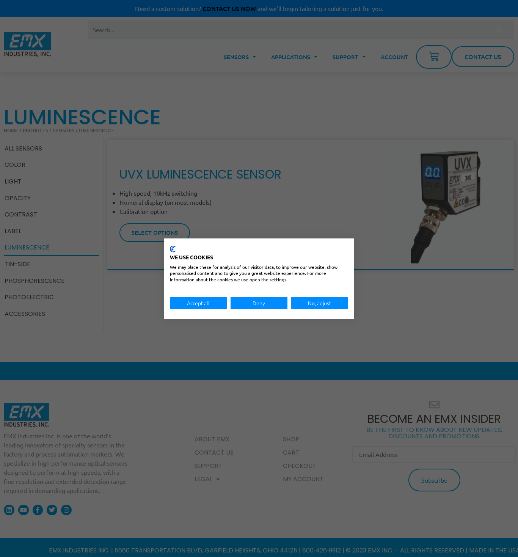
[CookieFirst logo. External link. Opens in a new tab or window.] (173, 248)
